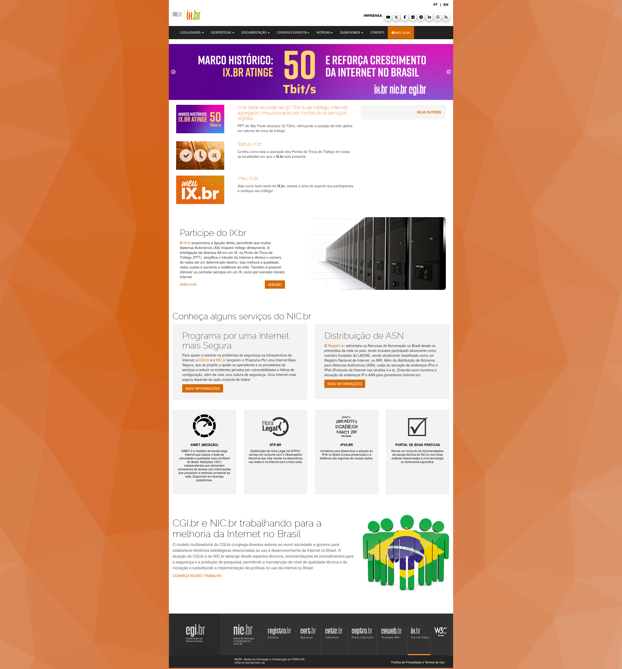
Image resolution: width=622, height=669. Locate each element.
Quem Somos (350, 32)
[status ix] (203, 155)
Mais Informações (202, 388)
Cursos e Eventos (292, 32)
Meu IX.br (248, 178)
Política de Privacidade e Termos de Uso (418, 662)
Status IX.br (250, 144)
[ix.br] (311, 72)
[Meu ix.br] (203, 190)
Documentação (254, 32)
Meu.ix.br (402, 32)
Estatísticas (221, 32)
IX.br (187, 242)
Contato (377, 32)
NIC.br (221, 359)
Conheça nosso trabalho (197, 575)
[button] (388, 17)
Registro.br (336, 345)
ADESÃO (275, 284)
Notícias (323, 32)
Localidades (190, 32)
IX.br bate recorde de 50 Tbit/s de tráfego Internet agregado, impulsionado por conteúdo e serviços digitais (293, 113)
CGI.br (204, 359)
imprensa (372, 16)
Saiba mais (188, 284)
